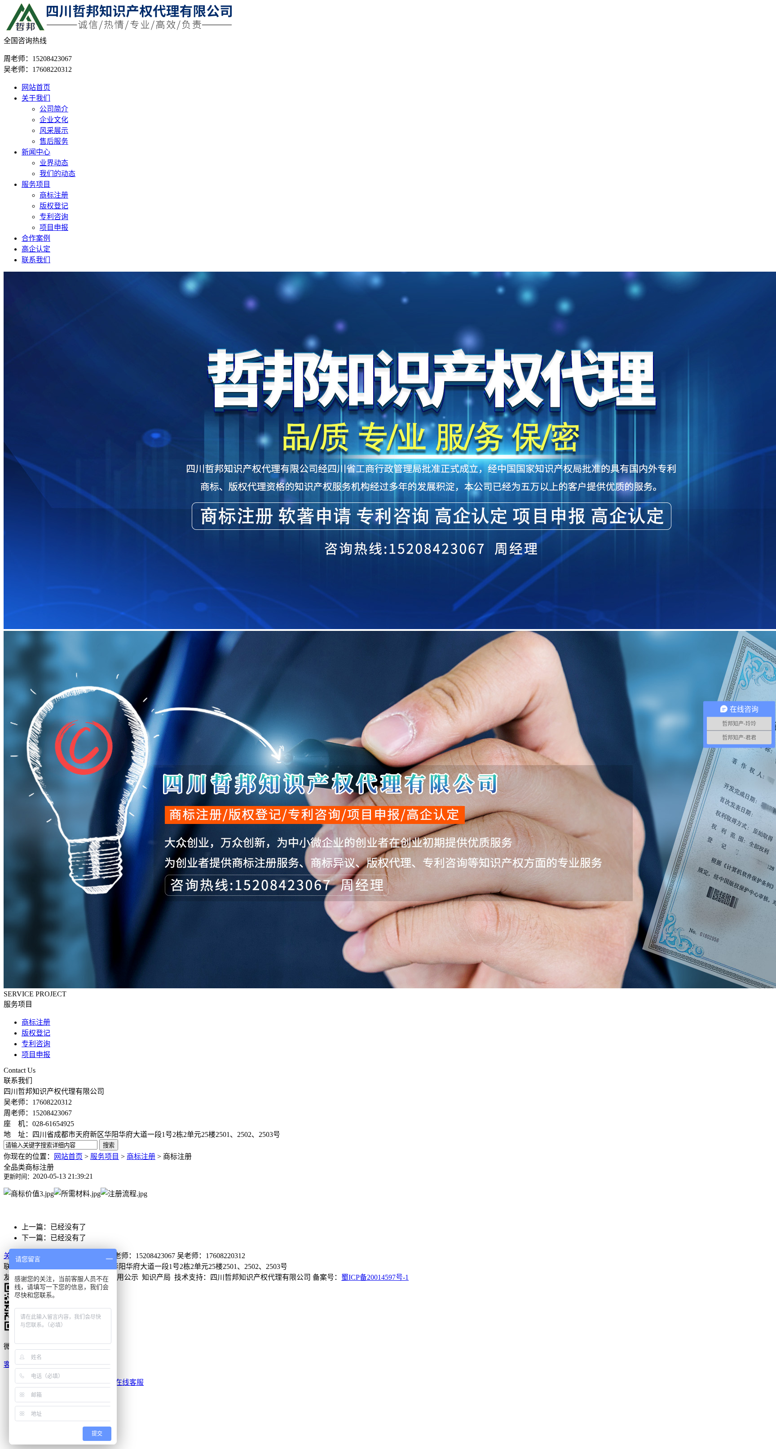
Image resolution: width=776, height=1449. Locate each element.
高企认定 (36, 249)
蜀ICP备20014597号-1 (375, 1277)
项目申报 (54, 227)
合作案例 (36, 238)
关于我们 (36, 98)
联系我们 (36, 260)
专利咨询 (54, 216)
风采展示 (54, 130)
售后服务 (54, 141)
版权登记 (54, 206)
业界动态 (54, 163)
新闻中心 (36, 152)
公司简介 (54, 109)
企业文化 (54, 119)
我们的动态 (57, 173)
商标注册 (54, 195)
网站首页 (36, 87)
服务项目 (36, 184)
